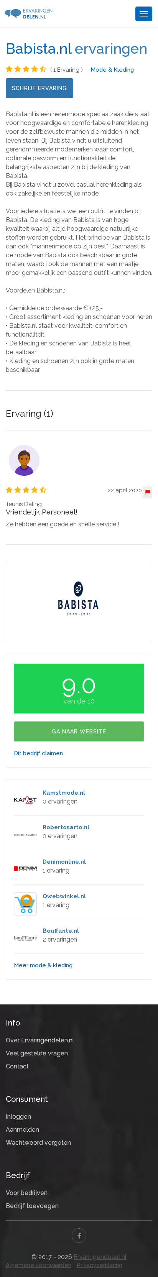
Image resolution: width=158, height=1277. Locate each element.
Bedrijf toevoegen (32, 1206)
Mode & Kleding (112, 69)
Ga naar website (79, 731)
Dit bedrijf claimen (38, 753)
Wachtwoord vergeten (38, 1142)
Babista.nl (38, 48)
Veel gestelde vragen (37, 1053)
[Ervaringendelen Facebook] (79, 1235)
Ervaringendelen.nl (100, 1257)
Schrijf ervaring (39, 88)
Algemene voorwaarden (38, 1265)
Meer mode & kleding (43, 965)
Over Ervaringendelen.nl (40, 1040)
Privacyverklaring (99, 1265)
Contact (17, 1066)
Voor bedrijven (27, 1192)
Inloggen (18, 1116)
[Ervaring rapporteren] (147, 492)
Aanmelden (22, 1129)
